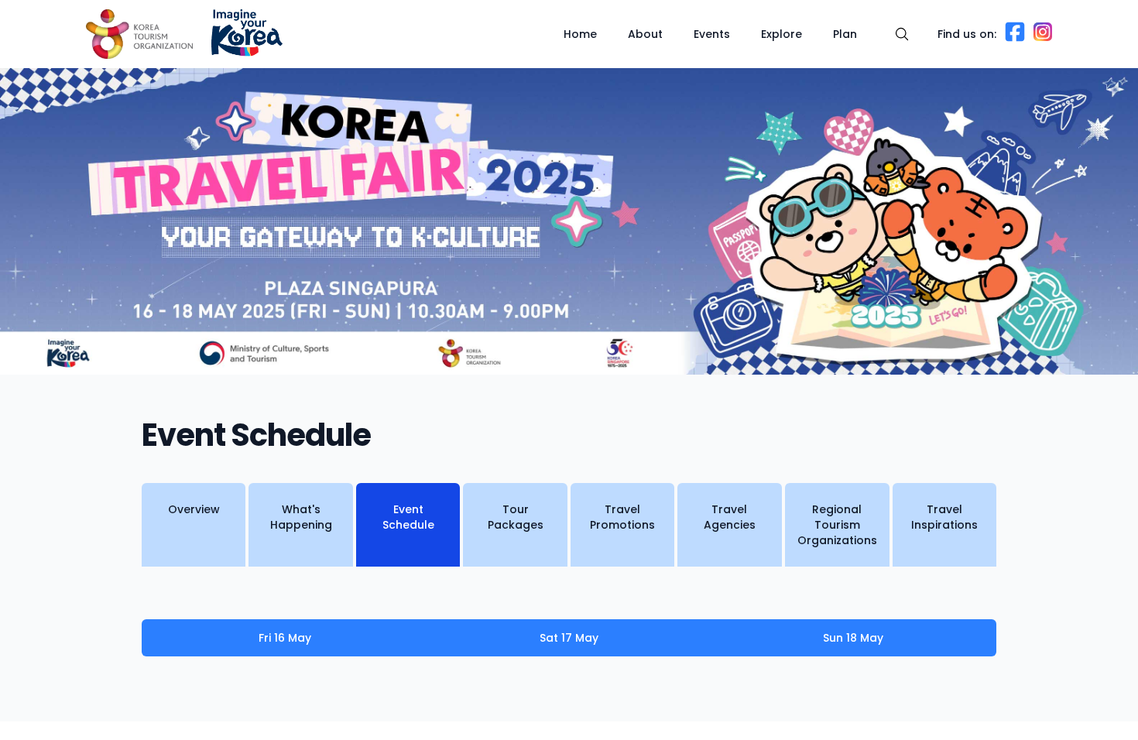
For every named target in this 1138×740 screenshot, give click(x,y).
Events (712, 34)
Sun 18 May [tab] (853, 638)
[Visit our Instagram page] (1042, 37)
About (645, 34)
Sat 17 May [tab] (569, 638)
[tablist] (569, 637)
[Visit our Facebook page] (1015, 38)
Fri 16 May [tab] (285, 638)
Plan (845, 34)
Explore (781, 34)
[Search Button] (902, 34)
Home (580, 34)
